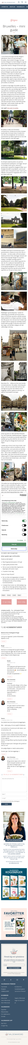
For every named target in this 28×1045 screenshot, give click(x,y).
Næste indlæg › (22, 602)
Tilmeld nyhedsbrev (14, 968)
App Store (3, 1023)
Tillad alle (14, 544)
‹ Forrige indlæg (6, 602)
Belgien (3, 595)
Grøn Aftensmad (5, 1000)
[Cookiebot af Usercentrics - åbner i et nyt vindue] (20, 495)
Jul (15, 1003)
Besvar (3, 641)
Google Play (4, 1025)
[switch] (24, 525)
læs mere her (18, 973)
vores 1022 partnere (10, 502)
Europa (8, 595)
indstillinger (19, 513)
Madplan (12, 6)
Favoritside (4, 987)
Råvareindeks (4, 1012)
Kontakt (3, 1016)
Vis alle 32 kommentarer (13, 774)
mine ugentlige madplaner (14, 853)
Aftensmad (4, 998)
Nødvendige (14, 548)
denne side (19, 619)
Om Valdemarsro (5, 1014)
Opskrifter (4, 6)
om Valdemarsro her (14, 863)
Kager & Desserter (20, 1000)
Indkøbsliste (21, 6)
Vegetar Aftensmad (20, 998)
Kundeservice (18, 987)
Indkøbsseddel (5, 991)
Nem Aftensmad (5, 1003)
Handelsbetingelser (20, 989)
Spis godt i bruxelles (12, 108)
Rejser (19, 595)
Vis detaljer (20, 540)
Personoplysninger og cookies (14, 1039)
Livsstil (14, 595)
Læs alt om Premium (20, 991)
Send (6, 804)
